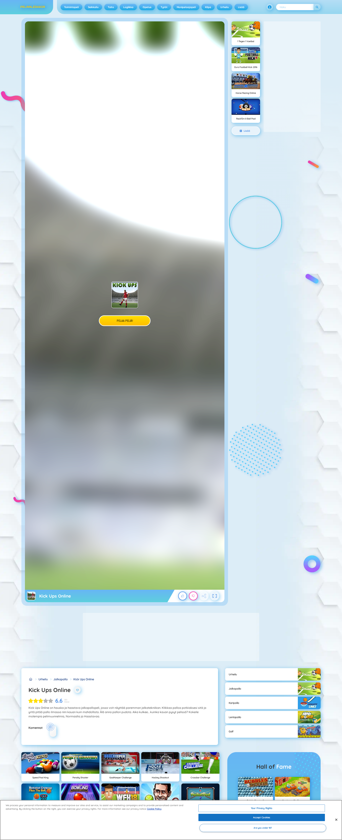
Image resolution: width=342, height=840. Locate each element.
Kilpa (208, 7)
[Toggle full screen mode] (214, 595)
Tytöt (164, 7)
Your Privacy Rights (261, 808)
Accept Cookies (261, 817)
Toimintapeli (71, 7)
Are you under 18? (263, 828)
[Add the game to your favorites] (77, 690)
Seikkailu (93, 7)
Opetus (147, 7)
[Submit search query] (317, 7)
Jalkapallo (60, 679)
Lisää (241, 7)
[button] (269, 7)
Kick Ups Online (83, 679)
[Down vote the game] (193, 595)
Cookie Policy (154, 808)
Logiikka (128, 7)
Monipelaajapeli (186, 7)
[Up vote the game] (182, 595)
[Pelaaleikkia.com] (30, 679)
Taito (111, 7)
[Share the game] (204, 595)
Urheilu (224, 7)
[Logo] (32, 7)
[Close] (336, 820)
